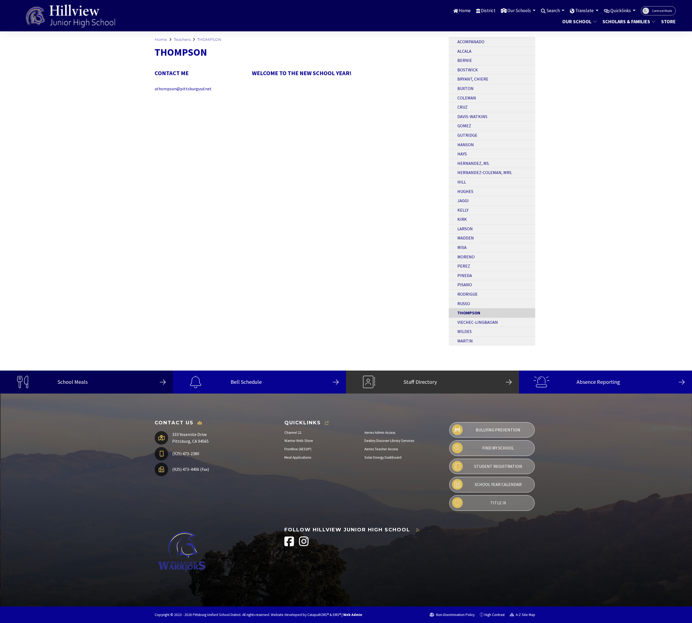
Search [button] (553, 11)
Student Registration (498, 466)
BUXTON (465, 88)
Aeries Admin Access (379, 432)
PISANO (464, 284)
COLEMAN (466, 98)
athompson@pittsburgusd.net (183, 88)
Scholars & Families (626, 21)
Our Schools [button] (519, 11)
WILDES (464, 331)
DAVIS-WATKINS (472, 116)
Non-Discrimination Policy (455, 614)
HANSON (465, 144)
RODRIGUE (467, 294)
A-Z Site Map (525, 614)
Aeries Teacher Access (381, 449)
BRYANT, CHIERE (472, 79)
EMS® (337, 614)
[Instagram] (304, 544)
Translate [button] (584, 11)
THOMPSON (209, 39)
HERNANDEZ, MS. (473, 163)
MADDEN (465, 238)
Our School (576, 21)
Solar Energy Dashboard (382, 457)
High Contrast (494, 614)
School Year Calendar (498, 484)
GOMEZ (464, 125)
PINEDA (464, 275)
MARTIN (465, 341)
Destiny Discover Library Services (389, 440)
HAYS (462, 153)
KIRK (462, 219)
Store (667, 21)
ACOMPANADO (470, 41)
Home (465, 11)
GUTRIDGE (467, 135)
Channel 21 (293, 432)
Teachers (182, 39)
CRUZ (462, 107)
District (488, 11)
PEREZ (463, 266)
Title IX (498, 502)
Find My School (498, 448)
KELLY (462, 210)
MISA (462, 247)
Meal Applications (297, 457)
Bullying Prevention (498, 429)
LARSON (465, 228)
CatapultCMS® (318, 614)
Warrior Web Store (298, 440)
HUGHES (465, 191)
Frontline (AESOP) (297, 449)
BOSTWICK (467, 69)
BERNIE (464, 60)
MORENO (466, 256)
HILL (461, 182)
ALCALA (464, 51)
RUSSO (463, 303)
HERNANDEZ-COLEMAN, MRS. (484, 172)
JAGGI (463, 200)
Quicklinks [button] (621, 11)
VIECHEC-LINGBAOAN (477, 322)
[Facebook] (289, 544)
